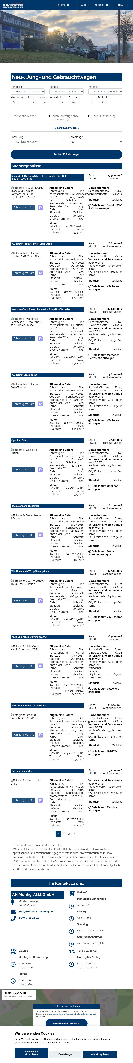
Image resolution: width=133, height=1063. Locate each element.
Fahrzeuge (63, 5)
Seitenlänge (76, 137)
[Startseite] (12, 5)
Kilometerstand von (22, 97)
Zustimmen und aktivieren (66, 1023)
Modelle (54, 86)
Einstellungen (65, 1054)
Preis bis (103, 97)
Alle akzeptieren (100, 1054)
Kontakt (120, 5)
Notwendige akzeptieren (31, 1053)
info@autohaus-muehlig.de (36, 911)
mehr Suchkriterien (66, 128)
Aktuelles (101, 5)
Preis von (74, 97)
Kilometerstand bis (51, 97)
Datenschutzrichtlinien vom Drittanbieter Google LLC (74, 1014)
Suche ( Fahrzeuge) (66, 154)
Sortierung (17, 137)
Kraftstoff (93, 86)
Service (82, 5)
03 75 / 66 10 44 (29, 917)
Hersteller (16, 86)
